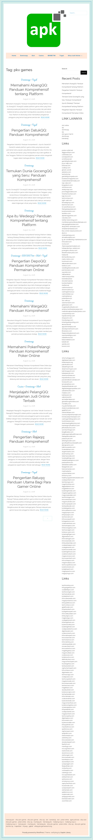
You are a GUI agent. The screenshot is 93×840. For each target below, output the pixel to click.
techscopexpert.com (69, 504)
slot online (65, 125)
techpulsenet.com (68, 666)
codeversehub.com (68, 698)
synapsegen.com (67, 764)
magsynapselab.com (69, 495)
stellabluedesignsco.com (70, 460)
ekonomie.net (66, 324)
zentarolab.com (67, 790)
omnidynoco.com (68, 781)
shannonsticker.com (68, 375)
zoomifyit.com (67, 801)
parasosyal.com (67, 438)
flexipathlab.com (67, 766)
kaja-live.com (66, 196)
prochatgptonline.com (69, 192)
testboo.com (66, 266)
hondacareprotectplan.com (71, 417)
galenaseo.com (67, 305)
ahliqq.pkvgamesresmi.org (43, 826)
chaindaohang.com (68, 235)
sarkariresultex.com (68, 391)
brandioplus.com (67, 759)
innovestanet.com (68, 740)
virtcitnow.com (67, 187)
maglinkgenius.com (68, 651)
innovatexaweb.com (68, 598)
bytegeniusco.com (68, 521)
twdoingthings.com (68, 458)
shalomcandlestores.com (70, 408)
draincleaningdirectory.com (71, 423)
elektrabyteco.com (68, 659)
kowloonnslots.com (68, 211)
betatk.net (65, 342)
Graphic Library (65, 832)
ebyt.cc (64, 233)
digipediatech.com (68, 486)
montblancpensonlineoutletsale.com (74, 222)
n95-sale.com (66, 183)
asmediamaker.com (68, 399)
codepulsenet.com (68, 711)
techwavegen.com (68, 530)
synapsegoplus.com (68, 707)
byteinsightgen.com (68, 534)
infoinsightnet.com (68, 622)
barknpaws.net (67, 395)
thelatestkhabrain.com (69, 386)
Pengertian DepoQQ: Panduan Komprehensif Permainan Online (29, 265)
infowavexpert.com (68, 519)
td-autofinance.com (68, 207)
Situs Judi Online (74, 55)
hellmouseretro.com (68, 447)
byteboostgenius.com (69, 705)
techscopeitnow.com (69, 565)
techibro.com (66, 213)
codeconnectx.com (68, 633)
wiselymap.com (67, 189)
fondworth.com (67, 382)
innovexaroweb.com (68, 683)
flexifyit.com (66, 744)
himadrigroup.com (68, 202)
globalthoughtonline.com (70, 401)
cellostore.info (66, 397)
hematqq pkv (47, 822)
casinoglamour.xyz (68, 292)
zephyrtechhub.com (68, 783)
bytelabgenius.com (68, 508)
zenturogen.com (67, 755)
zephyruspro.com (68, 731)
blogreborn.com (67, 185)
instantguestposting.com (70, 322)
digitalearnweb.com (68, 360)
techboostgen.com (68, 592)
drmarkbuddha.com (68, 237)
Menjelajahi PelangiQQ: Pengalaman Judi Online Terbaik (29, 396)
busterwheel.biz (67, 283)
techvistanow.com (68, 640)
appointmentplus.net (69, 326)
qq (63, 127)
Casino (41, 55)
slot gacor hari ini (67, 134)
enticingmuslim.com (68, 441)
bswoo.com (66, 346)
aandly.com (66, 344)
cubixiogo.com (67, 772)
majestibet (17, 826)
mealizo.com (66, 393)
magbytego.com (67, 618)
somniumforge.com (68, 430)
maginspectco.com (68, 571)
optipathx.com (67, 733)
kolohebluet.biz (67, 279)
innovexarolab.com (68, 541)
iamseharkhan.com (68, 384)
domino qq (9, 826)
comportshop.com (68, 313)
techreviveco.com (68, 685)
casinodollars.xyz (67, 294)
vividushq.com (67, 768)
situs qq (42, 820)
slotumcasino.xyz (68, 289)
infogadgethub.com (68, 587)
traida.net (65, 255)
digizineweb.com (67, 631)
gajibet (31, 826)
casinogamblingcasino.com (71, 419)
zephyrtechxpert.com (69, 668)
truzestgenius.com (68, 664)
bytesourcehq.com (68, 624)
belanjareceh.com (68, 373)
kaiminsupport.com (68, 371)
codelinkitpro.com (68, 590)
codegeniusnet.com (68, 620)
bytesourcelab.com (68, 722)
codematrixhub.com (68, 523)
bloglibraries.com (67, 432)
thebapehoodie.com (68, 436)
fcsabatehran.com (68, 449)
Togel (61, 55)
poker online (65, 820)
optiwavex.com (67, 779)
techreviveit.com (67, 517)
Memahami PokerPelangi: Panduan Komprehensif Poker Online (29, 351)
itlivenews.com (67, 331)
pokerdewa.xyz (67, 298)
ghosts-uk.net (66, 170)
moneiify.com (66, 404)
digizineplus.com (67, 718)
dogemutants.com (68, 451)
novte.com (65, 244)
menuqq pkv (10, 820)
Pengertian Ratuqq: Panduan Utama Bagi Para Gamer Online (29, 482)
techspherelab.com (68, 694)
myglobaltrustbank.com (70, 307)
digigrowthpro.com (68, 152)
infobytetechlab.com (69, 543)
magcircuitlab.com (68, 653)
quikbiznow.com (67, 792)
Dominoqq (24, 55)
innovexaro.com (67, 720)
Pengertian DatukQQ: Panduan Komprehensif (29, 132)
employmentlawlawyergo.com (72, 309)
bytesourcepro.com (68, 692)
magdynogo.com (68, 573)
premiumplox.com (68, 270)
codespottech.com (68, 480)
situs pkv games (20, 820)
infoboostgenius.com (69, 528)
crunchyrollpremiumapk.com (71, 414)
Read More (45, 117)
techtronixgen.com (68, 497)
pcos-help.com (67, 163)
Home (14, 55)
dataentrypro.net (67, 367)
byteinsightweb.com (69, 491)
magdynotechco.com (69, 600)
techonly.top (66, 174)
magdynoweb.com (68, 681)
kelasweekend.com (68, 340)
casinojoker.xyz (67, 296)
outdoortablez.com (68, 473)
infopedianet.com (68, 709)
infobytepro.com (67, 616)
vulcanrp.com (66, 218)
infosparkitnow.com (68, 603)
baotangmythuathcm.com (71, 425)
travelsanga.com (67, 320)
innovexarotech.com (69, 558)
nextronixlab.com (67, 735)
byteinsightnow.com (68, 552)
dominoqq (65, 130)
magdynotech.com (68, 714)
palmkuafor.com (67, 364)
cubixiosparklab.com (69, 644)
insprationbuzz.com (68, 377)
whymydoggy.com (68, 358)
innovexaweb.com (68, 757)
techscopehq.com (68, 716)
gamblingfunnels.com (69, 161)
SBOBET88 (51, 55)
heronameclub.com (68, 469)
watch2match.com (68, 303)
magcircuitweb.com (68, 502)
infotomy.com (66, 475)
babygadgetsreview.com (70, 224)
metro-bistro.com (68, 259)
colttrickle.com (67, 155)
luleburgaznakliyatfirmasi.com (72, 434)
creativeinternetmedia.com (71, 181)
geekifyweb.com (67, 607)
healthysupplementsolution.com (73, 478)
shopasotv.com (67, 318)
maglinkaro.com (67, 688)
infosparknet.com (68, 725)
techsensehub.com (68, 594)
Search (64, 69)
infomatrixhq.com (68, 642)
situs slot (83, 820)
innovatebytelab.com (69, 614)
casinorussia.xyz (67, 287)
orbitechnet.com (67, 777)
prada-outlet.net (67, 150)
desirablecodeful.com (69, 465)
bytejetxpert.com (67, 569)
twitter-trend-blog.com (69, 220)
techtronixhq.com (68, 585)
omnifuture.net (67, 159)
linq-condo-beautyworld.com (72, 231)
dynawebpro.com (68, 762)
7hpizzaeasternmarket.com (71, 246)
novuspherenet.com (68, 775)
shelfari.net (65, 285)
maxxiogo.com (67, 746)
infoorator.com (67, 242)
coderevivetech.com (69, 554)
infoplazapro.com (68, 515)
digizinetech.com (67, 536)
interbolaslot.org (67, 362)
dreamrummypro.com (69, 369)
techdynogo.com (67, 482)
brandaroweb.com (68, 799)
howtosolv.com (67, 261)
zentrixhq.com (66, 738)
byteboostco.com (68, 657)
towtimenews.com (68, 421)
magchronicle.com (68, 484)
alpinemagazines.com (69, 215)
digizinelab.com (67, 672)
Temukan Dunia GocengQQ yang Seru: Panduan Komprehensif (29, 175)
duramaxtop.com (67, 454)
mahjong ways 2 (58, 822)
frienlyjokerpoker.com (69, 209)
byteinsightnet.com (68, 627)
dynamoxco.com (67, 753)
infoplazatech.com (68, 609)
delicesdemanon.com (69, 263)
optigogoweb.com (68, 796)
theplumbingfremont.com (70, 333)
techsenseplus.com (68, 525)
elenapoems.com (68, 445)
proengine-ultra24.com (69, 250)
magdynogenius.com (69, 493)
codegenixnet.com (68, 547)
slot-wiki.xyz (66, 300)
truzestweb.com (67, 785)
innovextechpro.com (69, 499)
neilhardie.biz (66, 274)
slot (47, 820)
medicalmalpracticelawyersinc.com (74, 311)
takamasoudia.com (68, 456)
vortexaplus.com (67, 770)
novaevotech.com (68, 646)
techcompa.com (67, 198)
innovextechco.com (68, 648)
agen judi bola (74, 820)
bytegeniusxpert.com (69, 611)
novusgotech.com (68, 748)
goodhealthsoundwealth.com (72, 443)
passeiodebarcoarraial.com (71, 380)
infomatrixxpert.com (68, 635)
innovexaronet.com (68, 637)
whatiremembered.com (70, 229)
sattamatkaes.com (68, 412)
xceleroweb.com (67, 794)
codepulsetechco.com (69, 629)
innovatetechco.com (69, 510)
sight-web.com (67, 200)
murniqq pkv (38, 822)
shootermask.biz (67, 281)
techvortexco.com (68, 605)
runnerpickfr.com (67, 157)
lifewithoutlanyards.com (70, 252)
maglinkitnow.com (68, 488)
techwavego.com (68, 674)
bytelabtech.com (67, 596)
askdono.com (66, 172)
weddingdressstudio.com (70, 268)
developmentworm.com (70, 329)
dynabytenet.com (68, 690)
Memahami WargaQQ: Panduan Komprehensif (29, 308)
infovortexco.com (68, 670)
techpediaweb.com (68, 506)
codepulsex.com (67, 677)
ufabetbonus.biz (67, 337)
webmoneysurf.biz (68, 276)
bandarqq (65, 138)
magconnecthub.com (69, 703)
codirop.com (66, 168)
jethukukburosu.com (68, 428)
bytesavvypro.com (68, 532)
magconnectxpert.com (69, 661)
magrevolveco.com (68, 556)
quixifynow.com (67, 729)
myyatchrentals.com (69, 406)
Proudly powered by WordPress (33, 832)
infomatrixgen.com (68, 539)
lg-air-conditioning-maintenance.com (74, 239)
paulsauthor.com (67, 462)
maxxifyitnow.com (68, 727)
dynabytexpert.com (68, 742)
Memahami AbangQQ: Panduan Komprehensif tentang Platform (29, 89)
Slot (33, 55)
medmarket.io (66, 471)
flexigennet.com (67, 467)
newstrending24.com (69, 335)
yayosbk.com (66, 272)
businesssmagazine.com (70, 178)
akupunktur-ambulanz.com (71, 226)
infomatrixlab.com (68, 696)
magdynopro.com (68, 512)
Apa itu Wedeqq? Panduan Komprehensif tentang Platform (29, 220)
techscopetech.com (68, 679)
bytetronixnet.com (68, 567)
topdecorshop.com (68, 316)
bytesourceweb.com (69, 549)
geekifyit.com (66, 410)
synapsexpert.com (68, 788)
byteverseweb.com (68, 701)
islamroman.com (67, 205)
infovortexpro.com (68, 560)
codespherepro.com (68, 545)
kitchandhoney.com (68, 257)
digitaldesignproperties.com (71, 388)
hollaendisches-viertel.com (71, 248)
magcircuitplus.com (68, 562)
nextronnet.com (67, 751)
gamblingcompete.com (70, 176)
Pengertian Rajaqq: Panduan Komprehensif (29, 439)
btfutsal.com (66, 165)
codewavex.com (67, 655)
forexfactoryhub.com (69, 194)
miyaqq (25, 826)
